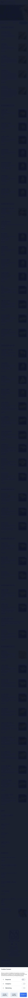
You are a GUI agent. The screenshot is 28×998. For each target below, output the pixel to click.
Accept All (23, 994)
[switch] (24, 979)
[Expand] (3, 979)
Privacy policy (21, 975)
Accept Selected (14, 995)
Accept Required (5, 995)
